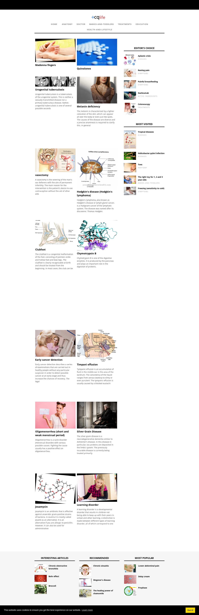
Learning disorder (88, 504)
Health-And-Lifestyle (99, 29)
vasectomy (41, 175)
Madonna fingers (45, 65)
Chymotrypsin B (86, 253)
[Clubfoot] (55, 245)
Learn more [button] (87, 610)
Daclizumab (143, 93)
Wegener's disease (101, 580)
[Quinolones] (97, 65)
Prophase (142, 587)
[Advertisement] (76, 94)
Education (142, 24)
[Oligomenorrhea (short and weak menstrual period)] (55, 427)
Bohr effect (54, 576)
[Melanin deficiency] (97, 102)
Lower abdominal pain (148, 565)
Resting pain (143, 70)
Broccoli (52, 586)
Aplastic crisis (144, 56)
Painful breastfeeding (148, 81)
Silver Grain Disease (89, 431)
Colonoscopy (144, 104)
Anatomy (67, 24)
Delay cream (144, 576)
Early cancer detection (49, 359)
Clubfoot (40, 249)
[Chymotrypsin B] (97, 249)
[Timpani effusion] (97, 360)
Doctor (81, 24)
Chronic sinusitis (101, 565)
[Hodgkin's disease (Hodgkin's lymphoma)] (97, 188)
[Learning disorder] (97, 501)
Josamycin (41, 506)
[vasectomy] (55, 171)
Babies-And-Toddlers (101, 24)
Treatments (125, 24)
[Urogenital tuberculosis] (55, 86)
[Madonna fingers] (55, 61)
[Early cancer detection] (55, 356)
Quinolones (84, 68)
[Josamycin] (55, 503)
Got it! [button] (190, 610)
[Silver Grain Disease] (97, 427)
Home (54, 24)
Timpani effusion (87, 364)
